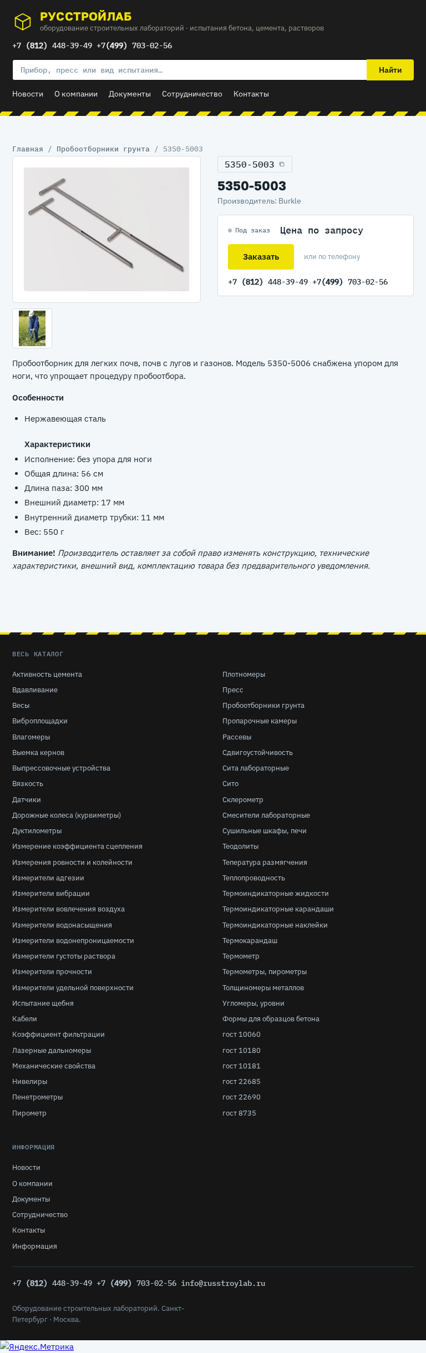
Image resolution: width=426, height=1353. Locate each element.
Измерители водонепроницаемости (73, 940)
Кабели (24, 1018)
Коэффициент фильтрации (58, 1034)
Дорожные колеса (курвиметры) (66, 815)
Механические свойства (53, 1066)
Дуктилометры (37, 830)
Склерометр (242, 799)
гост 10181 (241, 1066)
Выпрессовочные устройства (61, 768)
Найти (390, 70)
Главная (27, 148)
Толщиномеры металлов (263, 987)
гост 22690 (241, 1097)
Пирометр (29, 1113)
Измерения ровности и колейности (72, 862)
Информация (34, 1246)
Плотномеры (243, 674)
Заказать (261, 256)
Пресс (233, 690)
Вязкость (27, 783)
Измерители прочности (52, 971)
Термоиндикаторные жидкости (275, 893)
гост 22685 (241, 1081)
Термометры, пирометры (264, 971)
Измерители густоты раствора (63, 956)
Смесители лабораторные (266, 815)
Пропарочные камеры (259, 721)
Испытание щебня (43, 1003)
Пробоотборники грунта (103, 148)
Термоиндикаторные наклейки (275, 925)
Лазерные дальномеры (51, 1050)
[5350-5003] (106, 229)
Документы (130, 94)
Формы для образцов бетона (271, 1018)
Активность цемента (47, 674)
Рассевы (236, 737)
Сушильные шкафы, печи (264, 830)
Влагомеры (31, 737)
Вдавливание (35, 690)
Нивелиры (29, 1081)
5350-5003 (250, 164)
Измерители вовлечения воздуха (68, 909)
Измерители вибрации (51, 893)
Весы (20, 705)
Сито (230, 783)
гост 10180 (241, 1050)
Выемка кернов (38, 752)
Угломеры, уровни (253, 1003)
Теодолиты (240, 846)
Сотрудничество (192, 94)
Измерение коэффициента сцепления (77, 846)
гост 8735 (239, 1113)
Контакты (251, 94)
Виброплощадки (40, 721)
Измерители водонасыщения (62, 925)
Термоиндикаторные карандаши (278, 909)
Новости (27, 94)
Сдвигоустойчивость (257, 752)
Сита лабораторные (255, 768)
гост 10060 (241, 1034)
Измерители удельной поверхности (73, 987)
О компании (76, 94)
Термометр (241, 956)
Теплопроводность (253, 878)
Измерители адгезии (48, 878)
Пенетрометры (37, 1097)
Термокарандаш (249, 940)
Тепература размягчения (264, 862)
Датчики (26, 799)
